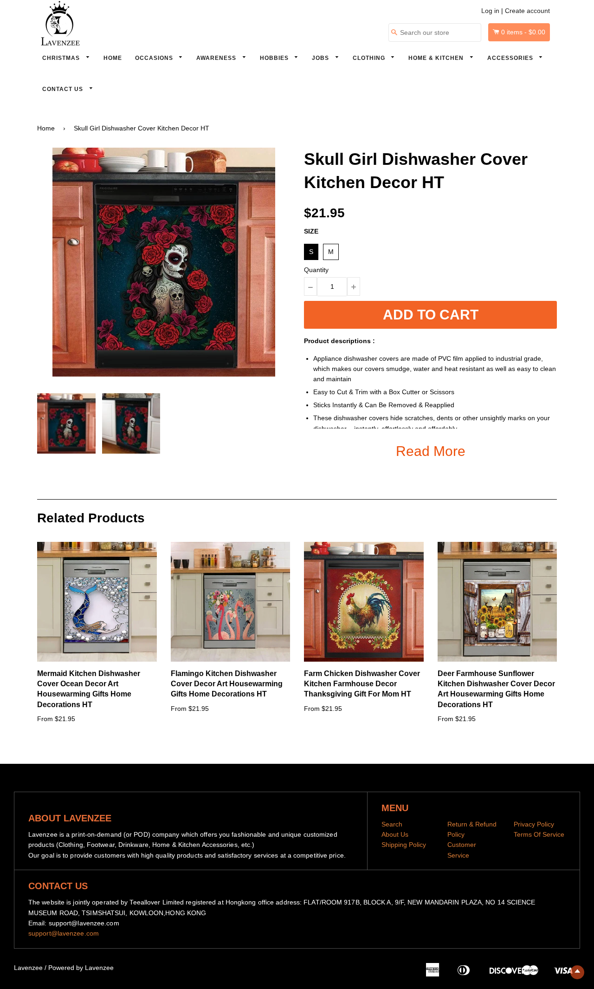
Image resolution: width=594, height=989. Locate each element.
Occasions (155, 58)
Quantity (316, 269)
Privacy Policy (534, 824)
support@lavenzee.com (63, 933)
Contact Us (63, 89)
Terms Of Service (539, 834)
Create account (527, 10)
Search (391, 824)
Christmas (62, 58)
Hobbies (275, 58)
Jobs (321, 58)
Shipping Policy (403, 844)
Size (311, 231)
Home (112, 58)
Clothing (370, 58)
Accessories (511, 58)
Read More (430, 451)
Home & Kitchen (436, 58)
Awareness (217, 58)
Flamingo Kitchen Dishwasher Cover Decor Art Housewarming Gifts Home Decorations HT (227, 684)
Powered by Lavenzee (81, 967)
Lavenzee (28, 967)
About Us (394, 834)
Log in (490, 10)
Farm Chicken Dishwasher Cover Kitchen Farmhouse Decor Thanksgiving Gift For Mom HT (362, 684)
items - (523, 32)
